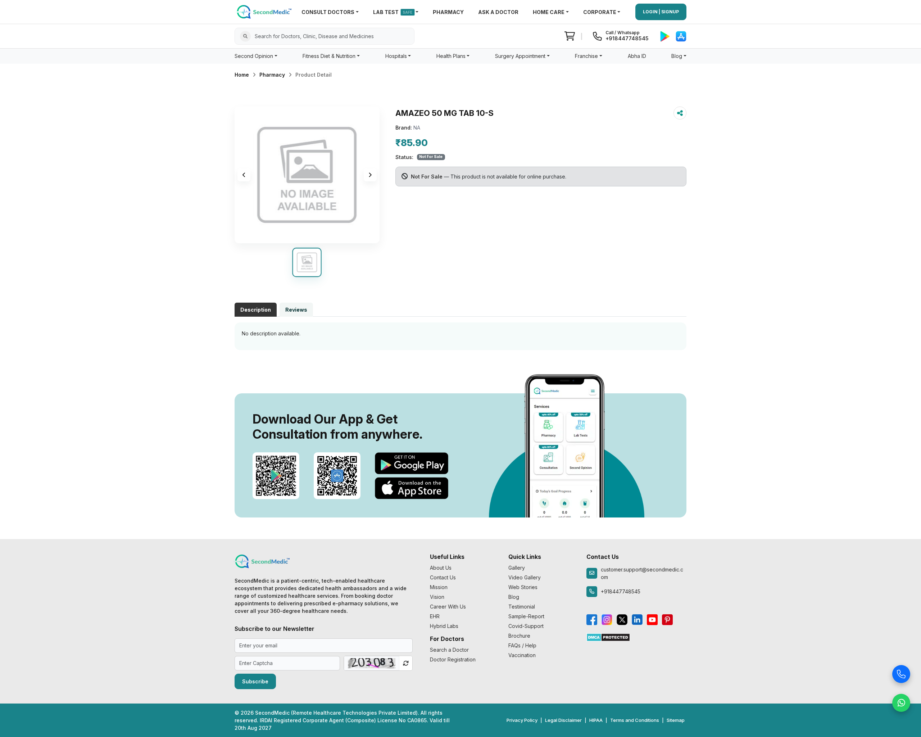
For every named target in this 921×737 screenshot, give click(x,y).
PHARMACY (448, 12)
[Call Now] (901, 672)
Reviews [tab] (296, 310)
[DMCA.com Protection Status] (608, 637)
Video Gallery (524, 577)
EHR (435, 616)
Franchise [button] (586, 56)
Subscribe (255, 681)
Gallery (516, 568)
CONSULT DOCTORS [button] (327, 12)
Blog (513, 597)
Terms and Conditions (634, 720)
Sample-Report (526, 616)
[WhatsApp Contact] (901, 701)
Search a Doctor (449, 650)
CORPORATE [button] (599, 12)
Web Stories (522, 587)
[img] (307, 175)
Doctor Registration (453, 659)
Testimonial (521, 606)
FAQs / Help (522, 645)
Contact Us (443, 577)
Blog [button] (676, 56)
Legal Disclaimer (563, 720)
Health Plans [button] (451, 56)
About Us (441, 568)
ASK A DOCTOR (498, 12)
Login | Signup (661, 11)
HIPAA (596, 720)
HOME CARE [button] (548, 12)
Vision (437, 597)
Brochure (519, 636)
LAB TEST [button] (393, 12)
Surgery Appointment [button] (520, 56)
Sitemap (676, 720)
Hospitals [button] (396, 56)
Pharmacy (272, 75)
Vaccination (522, 655)
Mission (439, 587)
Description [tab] (255, 310)
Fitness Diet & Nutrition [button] (329, 56)
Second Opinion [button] (254, 56)
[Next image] (370, 174)
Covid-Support (526, 626)
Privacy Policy (522, 720)
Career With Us (448, 606)
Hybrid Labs (444, 626)
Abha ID (637, 56)
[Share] (679, 113)
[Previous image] (243, 174)
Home (242, 75)
